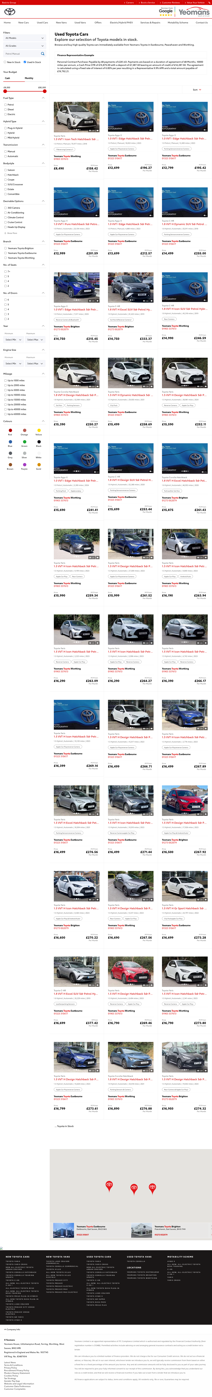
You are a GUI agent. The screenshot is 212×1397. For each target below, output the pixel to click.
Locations (134, 1267)
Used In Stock (33, 62)
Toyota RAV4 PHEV (96, 1302)
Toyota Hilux (53, 1269)
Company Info (13, 1329)
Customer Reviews (171, 2)
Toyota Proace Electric (59, 1286)
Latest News (10, 1362)
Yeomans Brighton (168, 1226)
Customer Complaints (15, 1389)
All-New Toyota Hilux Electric (58, 1276)
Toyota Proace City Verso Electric (20, 1308)
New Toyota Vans (58, 1256)
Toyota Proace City (57, 1280)
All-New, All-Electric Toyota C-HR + (22, 1284)
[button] (152, 1189)
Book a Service (148, 2)
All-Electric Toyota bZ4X (20, 1288)
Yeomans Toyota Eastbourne (143, 1272)
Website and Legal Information (19, 1383)
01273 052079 (61, 329)
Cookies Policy (11, 1375)
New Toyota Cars (18, 1256)
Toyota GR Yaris (15, 1317)
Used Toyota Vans (139, 1256)
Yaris (170, 1277)
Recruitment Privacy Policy (16, 1370)
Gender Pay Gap (12, 1381)
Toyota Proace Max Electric (62, 1292)
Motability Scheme (180, 1256)
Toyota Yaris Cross (16, 1264)
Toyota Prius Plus (97, 1305)
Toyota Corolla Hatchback (21, 1272)
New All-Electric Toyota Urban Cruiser (20, 1268)
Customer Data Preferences (17, 1386)
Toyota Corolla (136, 1261)
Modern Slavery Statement (17, 1373)
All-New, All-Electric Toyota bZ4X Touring (22, 1292)
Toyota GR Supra (96, 1299)
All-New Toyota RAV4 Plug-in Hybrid (22, 1300)
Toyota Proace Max (57, 1289)
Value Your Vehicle (196, 2)
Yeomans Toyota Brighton (142, 1275)
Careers (130, 2)
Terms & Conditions (13, 1365)
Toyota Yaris (13, 1261)
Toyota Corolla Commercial (62, 1266)
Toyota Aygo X (14, 1320)
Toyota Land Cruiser (17, 1304)
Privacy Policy (10, 1367)
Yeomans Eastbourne (91, 1226)
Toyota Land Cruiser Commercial (58, 1262)
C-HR (170, 1269)
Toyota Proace (54, 1283)
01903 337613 (61, 159)
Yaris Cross (174, 1280)
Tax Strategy (10, 1378)
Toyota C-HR (13, 1280)
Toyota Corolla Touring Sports (20, 1276)
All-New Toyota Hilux (58, 1272)
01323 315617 (115, 158)
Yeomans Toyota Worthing (142, 1278)
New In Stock (13, 62)
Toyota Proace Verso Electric (18, 1313)
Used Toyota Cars (99, 1256)
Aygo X (171, 1261)
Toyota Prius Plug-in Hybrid (22, 1296)
